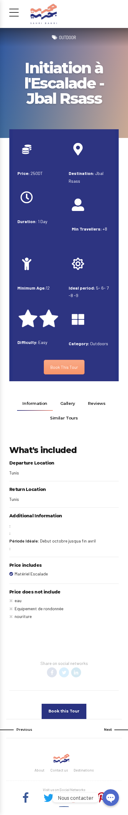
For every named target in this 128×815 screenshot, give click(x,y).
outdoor (67, 37)
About (39, 770)
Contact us (59, 770)
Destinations (84, 770)
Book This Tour (64, 367)
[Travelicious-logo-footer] (61, 758)
